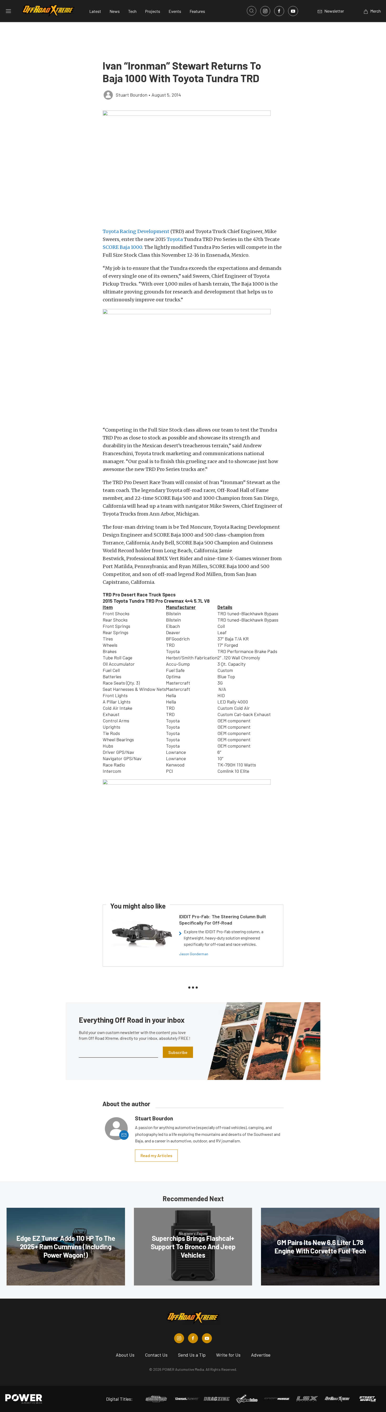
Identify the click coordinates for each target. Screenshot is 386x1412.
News (114, 11)
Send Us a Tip (192, 1355)
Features (197, 11)
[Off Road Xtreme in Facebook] (193, 1338)
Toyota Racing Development (136, 231)
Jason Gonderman (193, 954)
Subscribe (177, 1052)
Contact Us (156, 1355)
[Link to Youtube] (293, 11)
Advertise (260, 1355)
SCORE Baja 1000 (122, 247)
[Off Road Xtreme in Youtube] (207, 1338)
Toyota (175, 239)
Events (175, 11)
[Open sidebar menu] (8, 11)
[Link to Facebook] (279, 11)
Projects (152, 11)
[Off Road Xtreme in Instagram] (179, 1338)
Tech (132, 11)
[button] (193, 166)
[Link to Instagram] (265, 11)
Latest (95, 11)
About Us (125, 1355)
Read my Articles (156, 1155)
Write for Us (228, 1355)
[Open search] (251, 10)
